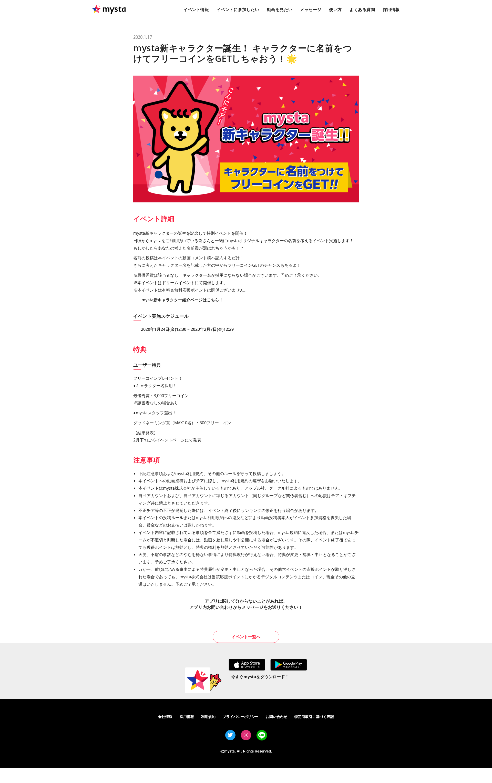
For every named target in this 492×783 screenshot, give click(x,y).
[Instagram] (246, 735)
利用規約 (208, 716)
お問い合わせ (276, 716)
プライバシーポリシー (241, 716)
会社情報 (165, 716)
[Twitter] (230, 735)
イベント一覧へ (246, 637)
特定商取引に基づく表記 (314, 716)
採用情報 (187, 716)
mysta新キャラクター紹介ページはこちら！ (182, 300)
